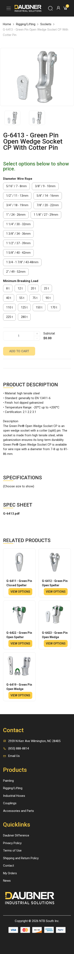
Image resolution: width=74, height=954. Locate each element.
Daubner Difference (16, 835)
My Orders (10, 873)
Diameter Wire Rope (17, 179)
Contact (8, 865)
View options (20, 591)
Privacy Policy (12, 843)
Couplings (9, 803)
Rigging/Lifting (25, 24)
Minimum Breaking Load (20, 281)
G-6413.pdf (11, 513)
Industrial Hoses (14, 796)
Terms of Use (12, 850)
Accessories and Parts (18, 811)
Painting (8, 781)
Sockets (45, 24)
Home (7, 24)
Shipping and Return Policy (21, 858)
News (7, 881)
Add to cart (19, 351)
